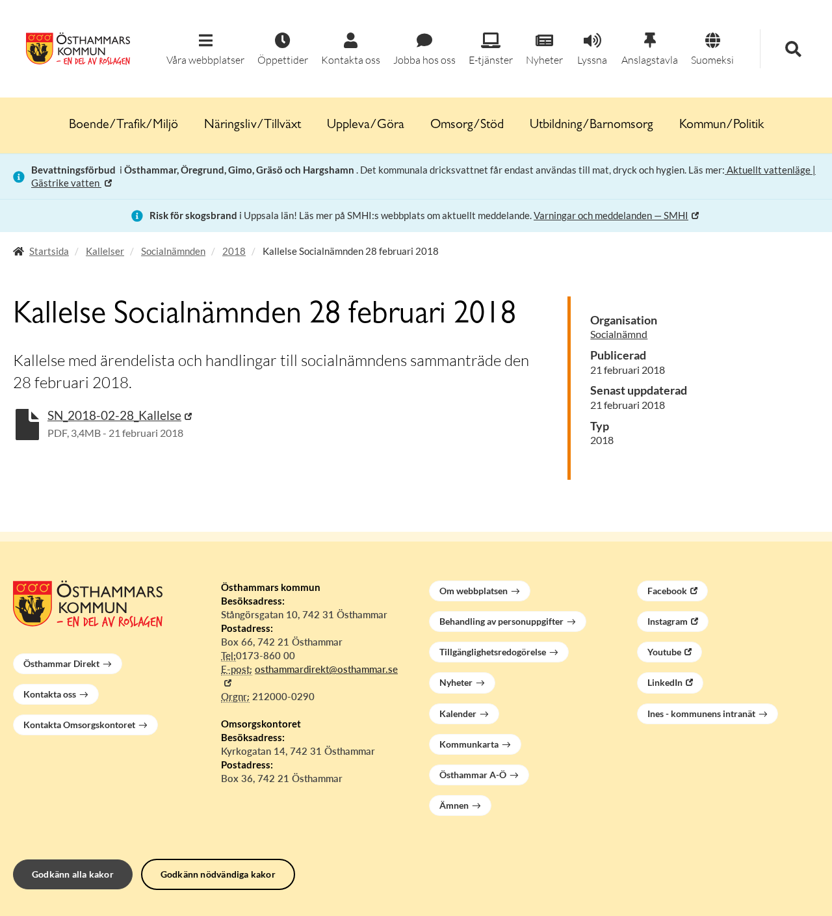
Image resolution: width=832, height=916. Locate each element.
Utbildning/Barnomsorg (591, 125)
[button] (205, 50)
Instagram (667, 621)
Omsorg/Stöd (467, 125)
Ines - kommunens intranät (701, 713)
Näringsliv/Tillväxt (252, 125)
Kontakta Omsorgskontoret (79, 724)
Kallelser (105, 251)
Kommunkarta (469, 744)
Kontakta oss (49, 694)
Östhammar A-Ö (472, 774)
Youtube (664, 651)
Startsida (49, 251)
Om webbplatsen (473, 590)
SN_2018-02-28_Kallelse (114, 415)
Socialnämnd (618, 334)
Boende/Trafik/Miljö (123, 125)
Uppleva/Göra (365, 125)
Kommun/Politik (721, 125)
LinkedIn (664, 682)
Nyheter (456, 682)
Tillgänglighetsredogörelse (492, 651)
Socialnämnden (173, 251)
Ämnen (454, 805)
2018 (234, 251)
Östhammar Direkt (61, 663)
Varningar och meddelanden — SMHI (611, 215)
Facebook (667, 590)
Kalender (457, 713)
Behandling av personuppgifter (501, 621)
